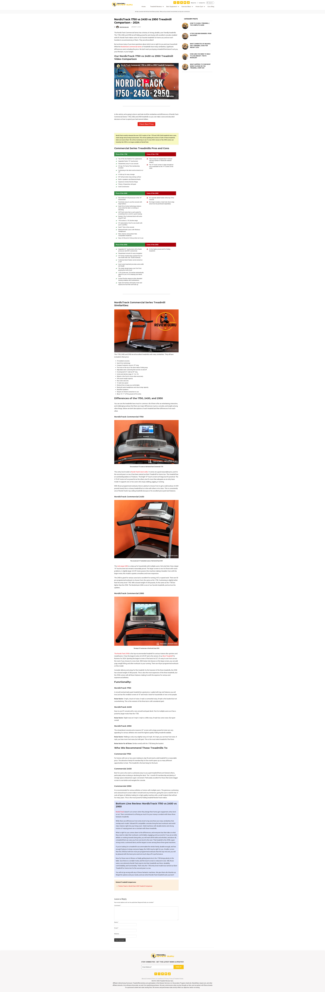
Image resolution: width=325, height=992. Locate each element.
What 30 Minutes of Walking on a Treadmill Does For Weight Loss (200, 45)
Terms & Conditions (157, 978)
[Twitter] (181, 2)
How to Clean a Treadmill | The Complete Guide (200, 24)
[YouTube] (185, 2)
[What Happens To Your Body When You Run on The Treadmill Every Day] (185, 67)
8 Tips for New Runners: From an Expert (200, 34)
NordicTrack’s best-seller (139, 472)
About (143, 978)
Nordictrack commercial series (131, 47)
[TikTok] (188, 2)
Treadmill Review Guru (122, 4)
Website (116, 934)
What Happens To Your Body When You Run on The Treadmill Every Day (200, 66)
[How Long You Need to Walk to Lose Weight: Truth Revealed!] (185, 56)
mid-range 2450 (122, 566)
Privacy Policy (169, 978)
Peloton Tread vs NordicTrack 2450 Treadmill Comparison (135, 886)
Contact (148, 978)
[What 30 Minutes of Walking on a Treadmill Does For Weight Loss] (185, 46)
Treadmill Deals (178, 978)
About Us (193, 2)
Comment (117, 905)
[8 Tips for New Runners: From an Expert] (185, 36)
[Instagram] (178, 2)
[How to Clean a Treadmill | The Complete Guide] (185, 26)
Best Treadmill (167, 656)
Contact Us (202, 2)
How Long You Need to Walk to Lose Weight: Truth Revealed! (200, 56)
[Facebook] (174, 2)
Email (116, 928)
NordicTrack (120, 812)
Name (116, 922)
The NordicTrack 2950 (121, 653)
